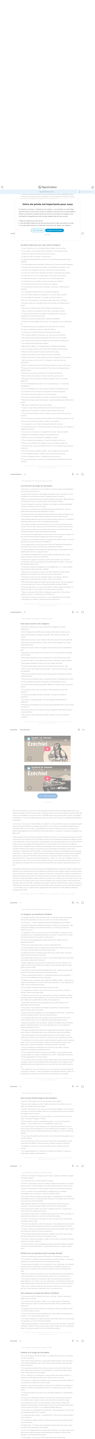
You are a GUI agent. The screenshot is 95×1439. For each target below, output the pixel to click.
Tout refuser (47, 49)
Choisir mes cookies (38, 45)
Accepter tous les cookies (54, 45)
